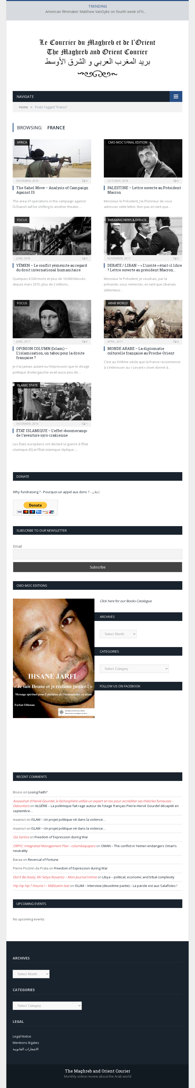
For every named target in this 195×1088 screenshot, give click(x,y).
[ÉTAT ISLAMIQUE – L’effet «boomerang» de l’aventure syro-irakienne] (52, 402)
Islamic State (27, 385)
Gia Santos (21, 837)
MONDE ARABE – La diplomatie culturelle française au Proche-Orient (140, 350)
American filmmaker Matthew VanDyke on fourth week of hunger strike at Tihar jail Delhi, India (97, 11)
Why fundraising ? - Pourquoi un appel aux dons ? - (52, 492)
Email (17, 546)
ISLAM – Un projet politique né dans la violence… (68, 819)
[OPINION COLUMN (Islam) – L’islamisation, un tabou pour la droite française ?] (52, 320)
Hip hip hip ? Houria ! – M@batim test (41, 885)
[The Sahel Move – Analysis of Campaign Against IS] (52, 160)
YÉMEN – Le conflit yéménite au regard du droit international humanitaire (51, 267)
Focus (22, 220)
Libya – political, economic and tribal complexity (138, 877)
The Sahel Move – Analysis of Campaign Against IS (52, 190)
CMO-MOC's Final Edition (127, 142)
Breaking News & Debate (127, 220)
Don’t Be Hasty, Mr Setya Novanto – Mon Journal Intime (55, 877)
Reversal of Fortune (43, 859)
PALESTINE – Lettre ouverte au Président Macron (144, 190)
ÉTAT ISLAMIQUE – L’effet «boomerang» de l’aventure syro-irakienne (51, 433)
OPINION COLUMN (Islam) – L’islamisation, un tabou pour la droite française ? (50, 353)
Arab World (118, 303)
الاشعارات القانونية (26, 1049)
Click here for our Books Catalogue (126, 601)
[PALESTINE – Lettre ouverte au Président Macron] (143, 160)
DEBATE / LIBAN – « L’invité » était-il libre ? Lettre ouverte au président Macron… (144, 267)
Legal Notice (22, 1036)
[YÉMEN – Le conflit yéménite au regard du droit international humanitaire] (52, 237)
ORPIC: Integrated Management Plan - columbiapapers (54, 846)
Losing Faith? (37, 792)
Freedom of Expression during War (61, 837)
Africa (22, 142)
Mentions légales (26, 1042)
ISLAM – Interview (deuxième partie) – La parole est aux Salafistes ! (126, 885)
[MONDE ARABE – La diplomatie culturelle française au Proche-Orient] (143, 320)
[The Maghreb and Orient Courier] (97, 56)
